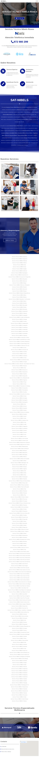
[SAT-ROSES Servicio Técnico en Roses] (4, 1)
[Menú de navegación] (37, 1)
